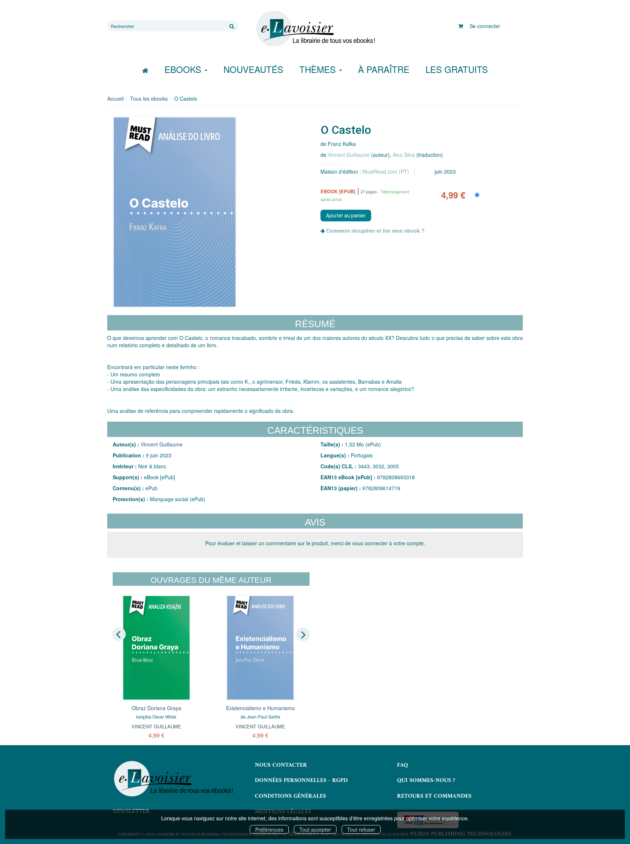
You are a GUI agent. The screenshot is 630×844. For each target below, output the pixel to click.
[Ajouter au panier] (345, 215)
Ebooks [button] (184, 69)
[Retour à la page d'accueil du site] (315, 28)
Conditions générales (290, 796)
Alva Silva (404, 154)
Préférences (269, 829)
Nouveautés (253, 69)
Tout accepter (315, 829)
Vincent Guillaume (349, 154)
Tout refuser (361, 829)
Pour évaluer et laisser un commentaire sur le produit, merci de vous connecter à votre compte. (315, 543)
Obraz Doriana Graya (156, 708)
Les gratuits (456, 69)
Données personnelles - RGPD (301, 780)
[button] (175, 212)
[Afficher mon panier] (460, 26)
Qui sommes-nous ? (426, 780)
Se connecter (485, 26)
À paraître (383, 69)
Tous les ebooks (149, 98)
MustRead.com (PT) (385, 171)
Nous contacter (281, 765)
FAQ (402, 765)
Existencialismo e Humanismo (260, 708)
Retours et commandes (434, 796)
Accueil (115, 98)
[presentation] (119, 634)
